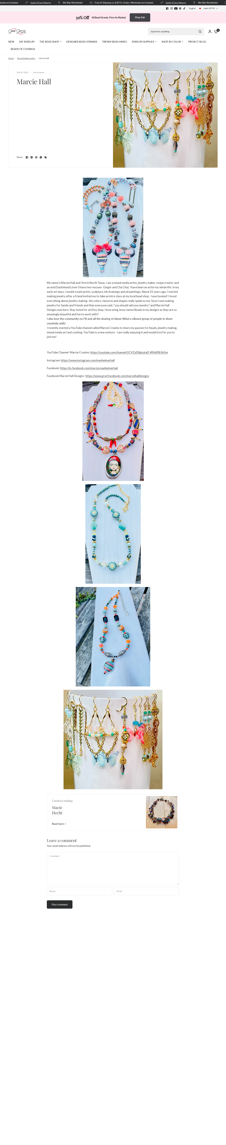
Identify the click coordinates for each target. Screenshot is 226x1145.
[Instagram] (171, 8)
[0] (215, 31)
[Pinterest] (180, 8)
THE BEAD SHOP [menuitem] (49, 41)
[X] (32, 157)
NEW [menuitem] (11, 41)
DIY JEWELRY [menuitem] (27, 41)
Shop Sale (140, 17)
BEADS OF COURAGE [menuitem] (23, 48)
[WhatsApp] (41, 157)
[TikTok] (184, 8)
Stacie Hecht (57, 810)
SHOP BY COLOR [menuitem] (171, 41)
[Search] (200, 31)
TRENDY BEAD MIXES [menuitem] (114, 41)
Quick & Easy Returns (32, 2)
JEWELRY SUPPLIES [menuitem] (143, 41)
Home (11, 58)
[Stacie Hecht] (161, 812)
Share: (20, 157)
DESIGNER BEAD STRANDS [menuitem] (81, 41)
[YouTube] (176, 8)
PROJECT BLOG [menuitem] (197, 41)
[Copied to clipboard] (45, 157)
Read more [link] (58, 824)
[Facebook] (167, 8)
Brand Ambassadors (26, 58)
